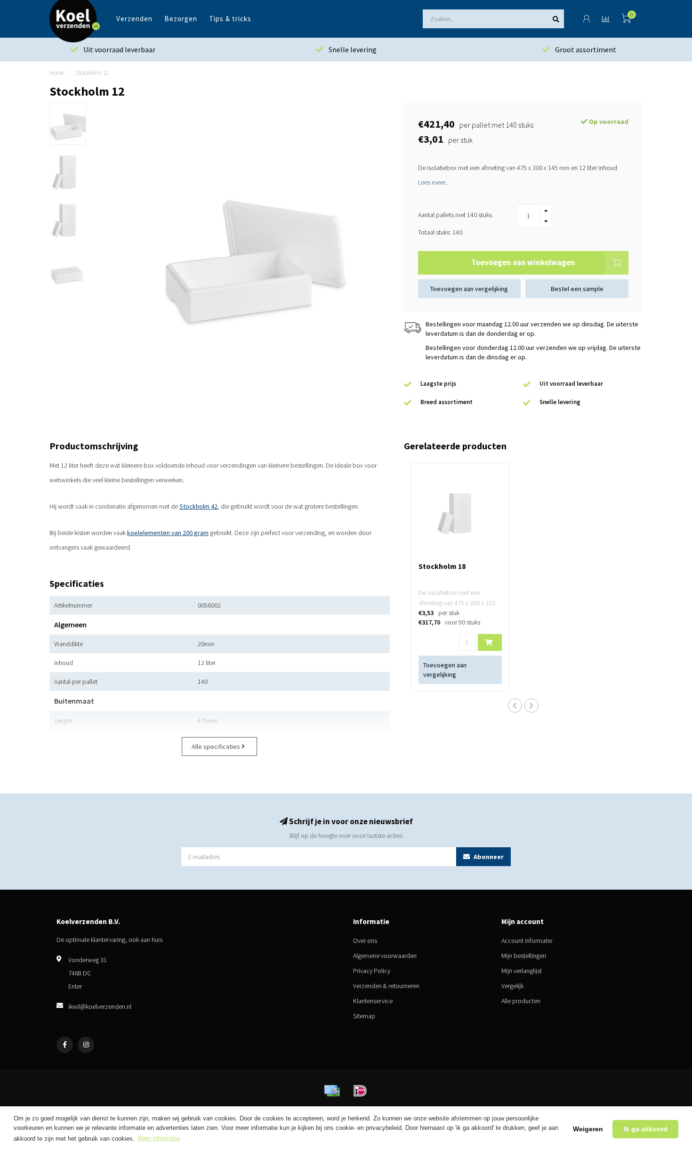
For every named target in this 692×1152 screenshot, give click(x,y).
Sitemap (364, 1016)
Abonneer (488, 856)
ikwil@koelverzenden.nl (99, 1006)
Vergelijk (512, 986)
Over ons (365, 940)
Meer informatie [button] (158, 1138)
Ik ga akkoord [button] (646, 1129)
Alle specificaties (216, 746)
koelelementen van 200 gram (168, 532)
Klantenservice (373, 1001)
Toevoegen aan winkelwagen (523, 262)
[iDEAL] (360, 1091)
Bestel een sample (577, 288)
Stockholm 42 (198, 506)
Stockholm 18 (442, 566)
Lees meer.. (433, 182)
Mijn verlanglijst (521, 970)
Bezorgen (180, 18)
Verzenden (134, 18)
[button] (515, 705)
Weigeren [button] (588, 1129)
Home (56, 73)
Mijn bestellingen (523, 955)
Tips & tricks (230, 18)
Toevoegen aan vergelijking (469, 288)
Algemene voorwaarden (385, 955)
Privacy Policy (371, 970)
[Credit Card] (332, 1091)
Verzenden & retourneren (386, 986)
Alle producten (520, 1001)
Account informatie (526, 940)
